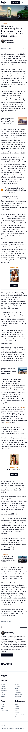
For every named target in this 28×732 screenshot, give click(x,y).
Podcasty (17, 690)
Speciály (17, 684)
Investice (3, 684)
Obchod (3, 706)
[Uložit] (26, 48)
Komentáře (17, 686)
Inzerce (17, 708)
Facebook (3, 728)
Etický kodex (18, 716)
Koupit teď (14, 285)
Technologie (4, 690)
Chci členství (15, 2)
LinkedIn (17, 728)
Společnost (3, 688)
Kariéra (17, 710)
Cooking (3, 694)
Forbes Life (12, 470)
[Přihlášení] (21, 2)
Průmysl (3, 686)
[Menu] (25, 2)
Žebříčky (3, 696)
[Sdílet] (23, 48)
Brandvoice (18, 696)
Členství (17, 706)
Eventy (16, 704)
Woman (17, 688)
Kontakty (17, 712)
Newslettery (18, 692)
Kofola (23, 407)
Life (2, 692)
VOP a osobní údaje (19, 714)
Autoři (2, 704)
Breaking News (18, 694)
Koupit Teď (14, 474)
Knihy (2, 708)
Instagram (11, 728)
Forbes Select (4, 710)
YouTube (22, 728)
